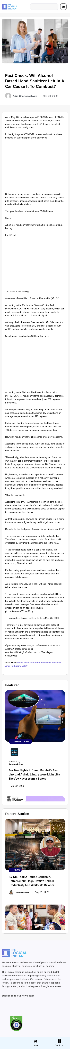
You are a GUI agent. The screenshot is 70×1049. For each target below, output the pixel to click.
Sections (11, 1046)
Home (35, 1045)
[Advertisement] (35, 167)
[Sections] (11, 1040)
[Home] (35, 1041)
